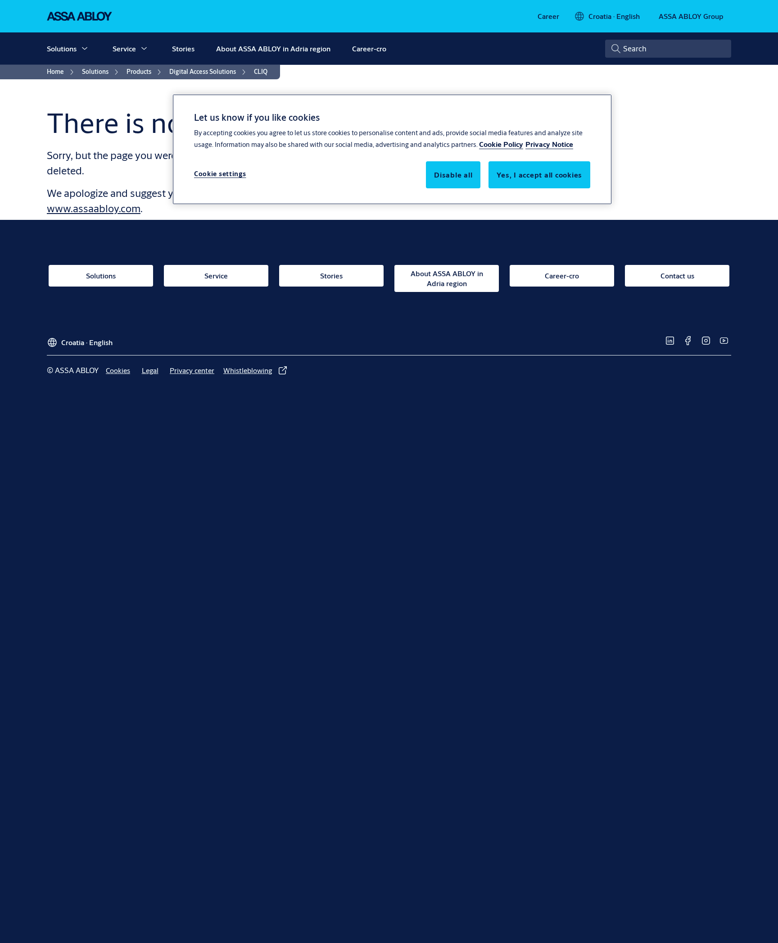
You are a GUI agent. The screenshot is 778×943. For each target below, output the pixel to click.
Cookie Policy (501, 144)
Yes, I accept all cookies (539, 175)
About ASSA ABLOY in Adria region (273, 48)
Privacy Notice (549, 144)
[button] (84, 48)
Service (124, 48)
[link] (548, 16)
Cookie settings (220, 174)
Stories (183, 48)
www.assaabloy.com (93, 208)
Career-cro (369, 48)
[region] (392, 149)
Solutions (62, 48)
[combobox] (668, 49)
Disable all (453, 175)
